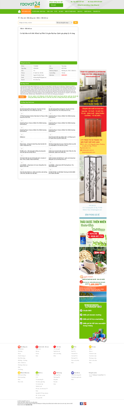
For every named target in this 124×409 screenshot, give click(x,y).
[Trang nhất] (19, 18)
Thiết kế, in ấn (39, 386)
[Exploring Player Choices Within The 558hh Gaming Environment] (51, 114)
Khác (19, 367)
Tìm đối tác (77, 372)
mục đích (54, 97)
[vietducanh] (93, 154)
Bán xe (90, 349)
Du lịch (37, 375)
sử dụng (59, 97)
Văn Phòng (20, 369)
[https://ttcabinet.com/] (93, 105)
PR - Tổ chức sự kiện (40, 395)
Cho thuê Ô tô (74, 355)
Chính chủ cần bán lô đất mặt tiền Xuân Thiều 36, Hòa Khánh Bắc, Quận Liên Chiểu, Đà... (62, 151)
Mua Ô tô (73, 351)
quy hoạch (60, 96)
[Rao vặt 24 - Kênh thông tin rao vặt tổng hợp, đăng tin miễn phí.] (32, 4)
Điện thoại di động (22, 375)
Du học (37, 353)
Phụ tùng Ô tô (74, 358)
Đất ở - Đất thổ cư (42, 18)
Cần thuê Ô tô (74, 353)
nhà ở (74, 97)
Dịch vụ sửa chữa (75, 360)
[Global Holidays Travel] (93, 301)
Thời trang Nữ (57, 377)
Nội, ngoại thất (39, 397)
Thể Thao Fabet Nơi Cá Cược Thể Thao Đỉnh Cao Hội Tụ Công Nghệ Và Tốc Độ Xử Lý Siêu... (62, 144)
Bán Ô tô (73, 349)
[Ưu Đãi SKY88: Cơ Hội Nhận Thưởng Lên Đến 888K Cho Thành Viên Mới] (51, 170)
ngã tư (34, 96)
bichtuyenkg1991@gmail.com (39, 77)
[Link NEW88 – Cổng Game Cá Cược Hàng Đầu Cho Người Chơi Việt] (22, 163)
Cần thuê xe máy (92, 353)
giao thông (34, 97)
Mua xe (90, 351)
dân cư (45, 97)
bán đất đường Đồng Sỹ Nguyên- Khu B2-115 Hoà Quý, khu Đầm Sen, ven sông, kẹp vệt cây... (32, 109)
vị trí (38, 96)
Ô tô (75, 346)
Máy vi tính (20, 381)
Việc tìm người (57, 349)
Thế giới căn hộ (93, 372)
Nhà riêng (20, 351)
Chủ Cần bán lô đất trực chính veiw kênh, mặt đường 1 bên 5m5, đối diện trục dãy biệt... (33, 172)
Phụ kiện (55, 381)
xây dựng (69, 97)
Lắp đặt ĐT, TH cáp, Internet (42, 393)
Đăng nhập (90, 5)
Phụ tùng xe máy (92, 358)
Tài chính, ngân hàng (40, 381)
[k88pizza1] (22, 135)
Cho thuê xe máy (92, 355)
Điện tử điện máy (25, 372)
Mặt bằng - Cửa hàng (22, 360)
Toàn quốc (53, 5)
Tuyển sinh (38, 349)
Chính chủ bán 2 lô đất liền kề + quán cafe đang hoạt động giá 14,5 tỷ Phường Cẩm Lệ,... (62, 158)
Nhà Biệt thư (21, 349)
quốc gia (70, 96)
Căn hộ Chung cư (22, 355)
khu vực (30, 96)
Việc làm (58, 346)
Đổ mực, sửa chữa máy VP (42, 388)
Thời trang (59, 372)
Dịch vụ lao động (57, 353)
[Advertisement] (48, 47)
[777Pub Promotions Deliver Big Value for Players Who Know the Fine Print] (22, 114)
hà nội (74, 96)
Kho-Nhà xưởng (21, 358)
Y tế (37, 377)
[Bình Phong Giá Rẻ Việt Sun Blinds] (93, 218)
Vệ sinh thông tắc (39, 379)
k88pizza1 (22, 137)
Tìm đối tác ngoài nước (76, 377)
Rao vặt (23, 18)
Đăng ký (96, 5)
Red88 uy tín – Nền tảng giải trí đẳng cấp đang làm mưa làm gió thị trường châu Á (33, 151)
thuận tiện (39, 97)
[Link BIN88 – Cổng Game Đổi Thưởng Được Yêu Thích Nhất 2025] (51, 163)
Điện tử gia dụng (21, 377)
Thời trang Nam (57, 375)
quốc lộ (55, 96)
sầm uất (49, 97)
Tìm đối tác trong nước (76, 375)
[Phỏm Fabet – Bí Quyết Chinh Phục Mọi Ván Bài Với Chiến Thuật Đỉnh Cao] (22, 142)
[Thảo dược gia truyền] (93, 246)
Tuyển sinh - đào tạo (43, 346)
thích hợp (64, 97)
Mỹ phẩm (56, 379)
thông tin (42, 96)
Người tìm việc (57, 351)
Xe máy (94, 346)
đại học (65, 96)
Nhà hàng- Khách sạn (22, 365)
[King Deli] (93, 274)
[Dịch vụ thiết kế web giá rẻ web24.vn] (93, 342)
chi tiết (46, 96)
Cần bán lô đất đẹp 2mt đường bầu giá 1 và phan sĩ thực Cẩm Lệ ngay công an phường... (33, 158)
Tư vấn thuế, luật (39, 384)
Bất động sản (31, 18)
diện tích (51, 96)
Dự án (19, 353)
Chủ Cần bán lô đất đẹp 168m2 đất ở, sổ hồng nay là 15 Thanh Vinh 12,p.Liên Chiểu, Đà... (62, 137)
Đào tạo (37, 351)
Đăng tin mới (82, 5)
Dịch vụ (40, 372)
